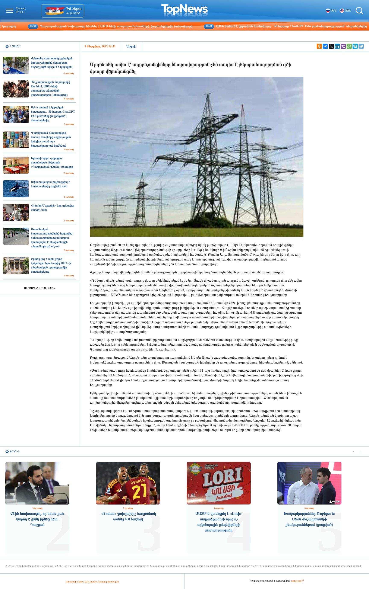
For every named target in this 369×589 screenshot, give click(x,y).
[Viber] (343, 46)
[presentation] (353, 451)
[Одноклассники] (319, 46)
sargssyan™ (297, 580)
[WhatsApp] (349, 46)
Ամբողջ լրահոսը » (39, 288)
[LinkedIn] (337, 46)
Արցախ (131, 46)
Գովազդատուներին (108, 581)
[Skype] (355, 46)
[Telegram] (361, 46)
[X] (331, 46)
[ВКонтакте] (325, 46)
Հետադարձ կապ (75, 581)
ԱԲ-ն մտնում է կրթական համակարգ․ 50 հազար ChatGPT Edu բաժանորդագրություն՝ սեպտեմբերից (257, 26)
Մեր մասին (91, 581)
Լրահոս (15, 46)
